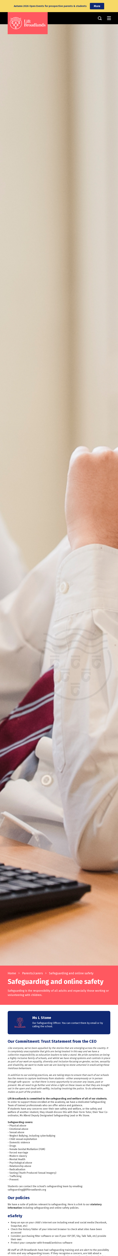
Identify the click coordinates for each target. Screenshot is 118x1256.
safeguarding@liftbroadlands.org (27, 1189)
